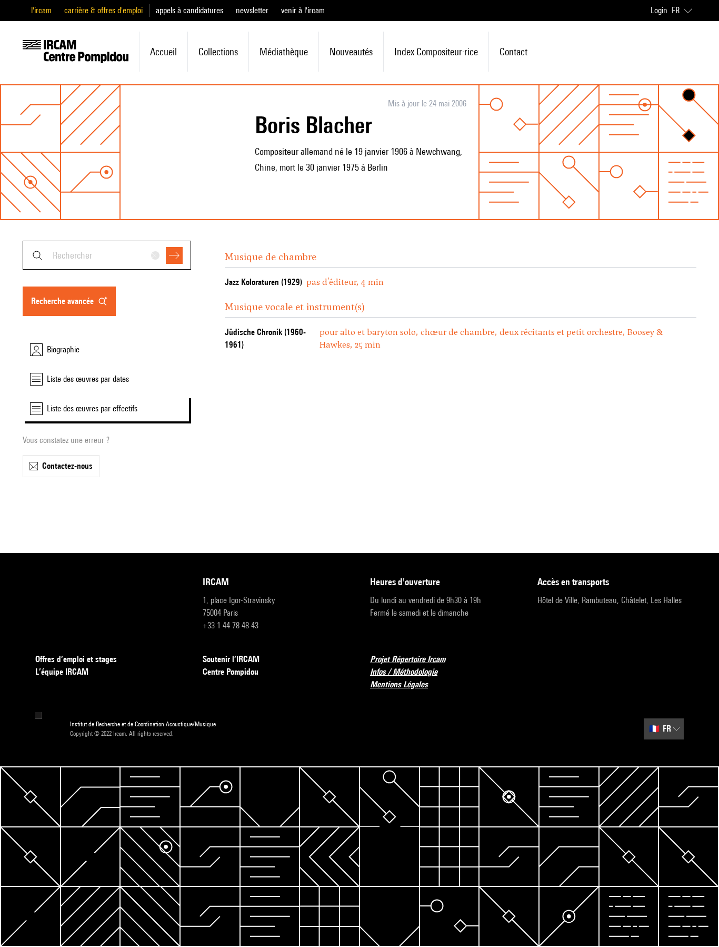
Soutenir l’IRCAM (231, 659)
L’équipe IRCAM (61, 672)
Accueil (163, 51)
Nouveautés (351, 51)
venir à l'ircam (303, 10)
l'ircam (41, 10)
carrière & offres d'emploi (103, 10)
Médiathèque (283, 51)
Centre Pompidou (230, 672)
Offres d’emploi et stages (76, 659)
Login (659, 10)
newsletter (252, 10)
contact (513, 51)
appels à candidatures (189, 10)
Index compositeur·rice (436, 51)
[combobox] (107, 255)
